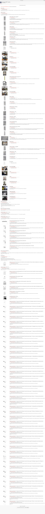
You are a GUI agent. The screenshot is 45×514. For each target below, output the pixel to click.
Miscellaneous (3, 255)
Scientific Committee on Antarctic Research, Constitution (17, 291)
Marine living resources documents (14, 263)
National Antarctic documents (14, 272)
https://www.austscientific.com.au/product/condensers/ (15, 19)
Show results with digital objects (13, 6)
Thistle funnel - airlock (12, 36)
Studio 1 (11, 51)
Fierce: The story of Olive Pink (5, 250)
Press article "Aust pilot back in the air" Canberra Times (17, 220)
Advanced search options (22, 5)
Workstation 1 (11, 56)
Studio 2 (11, 86)
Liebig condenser (12, 26)
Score (10, 171)
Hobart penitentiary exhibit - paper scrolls (15, 76)
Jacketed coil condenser (13, 31)
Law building (11, 186)
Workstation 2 (11, 61)
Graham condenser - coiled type (14, 146)
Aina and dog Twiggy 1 (12, 166)
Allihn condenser (12, 96)
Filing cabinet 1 (12, 71)
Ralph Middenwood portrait (13, 181)
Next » (28, 507)
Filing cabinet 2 (12, 141)
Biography (11, 46)
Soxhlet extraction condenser (13, 106)
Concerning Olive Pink (4, 201)
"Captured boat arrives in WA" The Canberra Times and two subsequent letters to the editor (22, 245)
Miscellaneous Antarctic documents (14, 287)
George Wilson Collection (4, 9)
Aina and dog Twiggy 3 (12, 91)
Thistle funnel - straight (13, 116)
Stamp (10, 176)
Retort (10, 136)
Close (44, 0)
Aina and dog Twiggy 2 (12, 66)
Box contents (11, 161)
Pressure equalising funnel (13, 121)
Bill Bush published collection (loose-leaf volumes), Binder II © (18, 235)
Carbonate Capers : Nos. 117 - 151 (5, 212)
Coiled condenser (12, 101)
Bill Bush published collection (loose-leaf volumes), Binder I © (18, 230)
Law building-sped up (12, 196)
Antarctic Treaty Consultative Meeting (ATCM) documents (16, 302)
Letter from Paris (3, 12)
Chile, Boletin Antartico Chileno (14, 296)
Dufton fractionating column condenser (15, 126)
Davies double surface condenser (14, 16)
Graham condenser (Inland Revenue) (14, 21)
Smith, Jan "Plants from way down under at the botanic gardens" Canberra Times (20, 281)
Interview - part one (12, 81)
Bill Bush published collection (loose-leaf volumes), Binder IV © (18, 225)
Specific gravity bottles (13, 41)
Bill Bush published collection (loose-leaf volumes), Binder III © (18, 240)
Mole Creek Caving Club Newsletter (5, 208)
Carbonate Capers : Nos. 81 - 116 (5, 216)
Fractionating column (12, 156)
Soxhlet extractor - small (13, 111)
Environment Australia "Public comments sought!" (16, 276)
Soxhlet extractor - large (13, 151)
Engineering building (12, 191)
